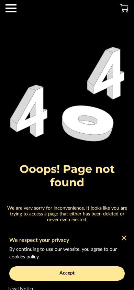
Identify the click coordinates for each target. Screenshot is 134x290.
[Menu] (10, 8)
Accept (67, 273)
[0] (124, 8)
